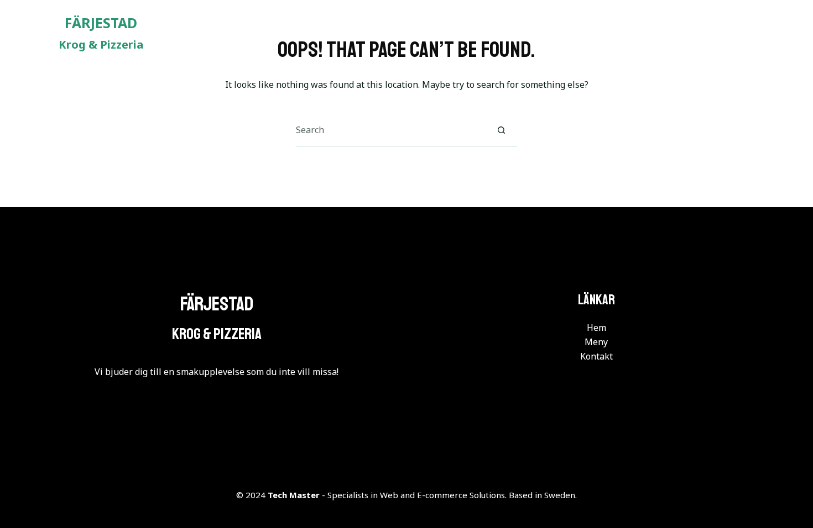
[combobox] (390, 129)
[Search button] (501, 130)
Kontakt (742, 33)
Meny (678, 33)
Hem (623, 33)
